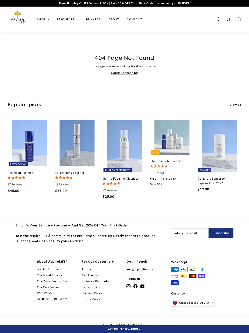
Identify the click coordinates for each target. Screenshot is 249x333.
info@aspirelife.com (139, 269)
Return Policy (91, 287)
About (114, 19)
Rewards (93, 19)
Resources (66, 19)
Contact (134, 19)
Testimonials (90, 275)
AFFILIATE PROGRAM (52, 299)
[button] (124, 329)
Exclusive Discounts (95, 281)
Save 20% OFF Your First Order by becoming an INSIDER (150, 3)
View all (235, 104)
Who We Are (45, 293)
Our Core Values (48, 287)
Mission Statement (50, 269)
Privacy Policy (91, 299)
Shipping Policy (92, 293)
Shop (41, 19)
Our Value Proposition (52, 281)
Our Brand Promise (50, 275)
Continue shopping (124, 72)
